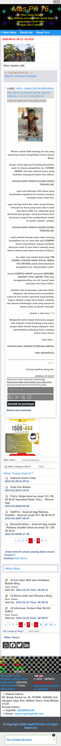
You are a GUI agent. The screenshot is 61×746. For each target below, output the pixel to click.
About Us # (43, 32)
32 (40, 624)
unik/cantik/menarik (39, 88)
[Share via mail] (29, 398)
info (19, 88)
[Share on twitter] (17, 398)
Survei (4, 675)
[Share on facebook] (10, 398)
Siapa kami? (8, 682)
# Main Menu (8, 32)
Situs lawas (7, 688)
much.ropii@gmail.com (28, 713)
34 (50, 624)
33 (45, 624)
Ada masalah (8, 685)
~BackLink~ (26, 32)
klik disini (21, 558)
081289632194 (26, 710)
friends (15, 675)
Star (18, 390)
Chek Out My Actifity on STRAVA (46, 687)
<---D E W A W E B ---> (19, 72)
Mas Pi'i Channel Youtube (20, 76)
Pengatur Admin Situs (14, 678)
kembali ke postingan (21, 403)
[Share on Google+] (23, 398)
